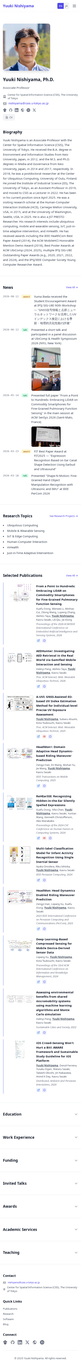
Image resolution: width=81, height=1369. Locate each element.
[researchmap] (22, 110)
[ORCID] (28, 110)
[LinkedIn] (16, 110)
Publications (10, 1308)
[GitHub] (11, 110)
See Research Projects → (64, 516)
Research (8, 1314)
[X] (34, 110)
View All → (72, 287)
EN (60, 6)
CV (11, 117)
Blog (5, 1324)
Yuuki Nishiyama (18, 5)
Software (8, 1319)
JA (66, 6)
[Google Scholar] (5, 110)
